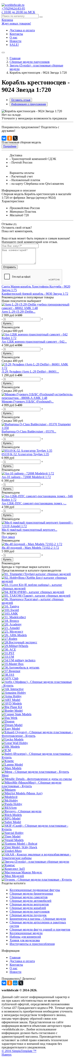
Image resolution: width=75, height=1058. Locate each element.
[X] (15, 138)
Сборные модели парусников (30, 62)
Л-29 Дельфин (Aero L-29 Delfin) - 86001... (30, 371)
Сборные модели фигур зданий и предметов (40, 929)
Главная (15, 58)
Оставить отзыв (20, 99)
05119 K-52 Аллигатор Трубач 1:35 (25, 454)
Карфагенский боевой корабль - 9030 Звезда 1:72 (35, 293)
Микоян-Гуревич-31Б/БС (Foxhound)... (28, 401)
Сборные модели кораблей (28, 908)
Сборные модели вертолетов (29, 904)
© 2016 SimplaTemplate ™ (19, 1051)
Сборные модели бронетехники (31, 893)
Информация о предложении (28, 104)
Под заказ (8, 537)
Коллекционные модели (26, 933)
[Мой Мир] (15, 983)
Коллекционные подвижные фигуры (35, 890)
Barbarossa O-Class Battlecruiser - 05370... (29, 431)
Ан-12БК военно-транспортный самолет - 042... (34, 341)
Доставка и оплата (22, 30)
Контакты (16, 34)
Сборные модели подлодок (28, 915)
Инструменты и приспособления (32, 944)
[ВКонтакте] (4, 138)
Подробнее (9, 146)
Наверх (7, 1054)
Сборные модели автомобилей (30, 900)
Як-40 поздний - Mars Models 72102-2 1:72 (30, 547)
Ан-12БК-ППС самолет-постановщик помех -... (34, 503)
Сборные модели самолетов (29, 897)
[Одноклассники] (9, 138)
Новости (15, 41)
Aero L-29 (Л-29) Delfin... (18, 311)
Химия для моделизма (25, 940)
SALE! (14, 44)
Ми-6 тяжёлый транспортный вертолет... (29, 529)
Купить (7, 323)
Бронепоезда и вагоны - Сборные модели (38, 918)
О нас (13, 37)
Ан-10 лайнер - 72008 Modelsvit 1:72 (26, 477)
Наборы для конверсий (25, 936)
